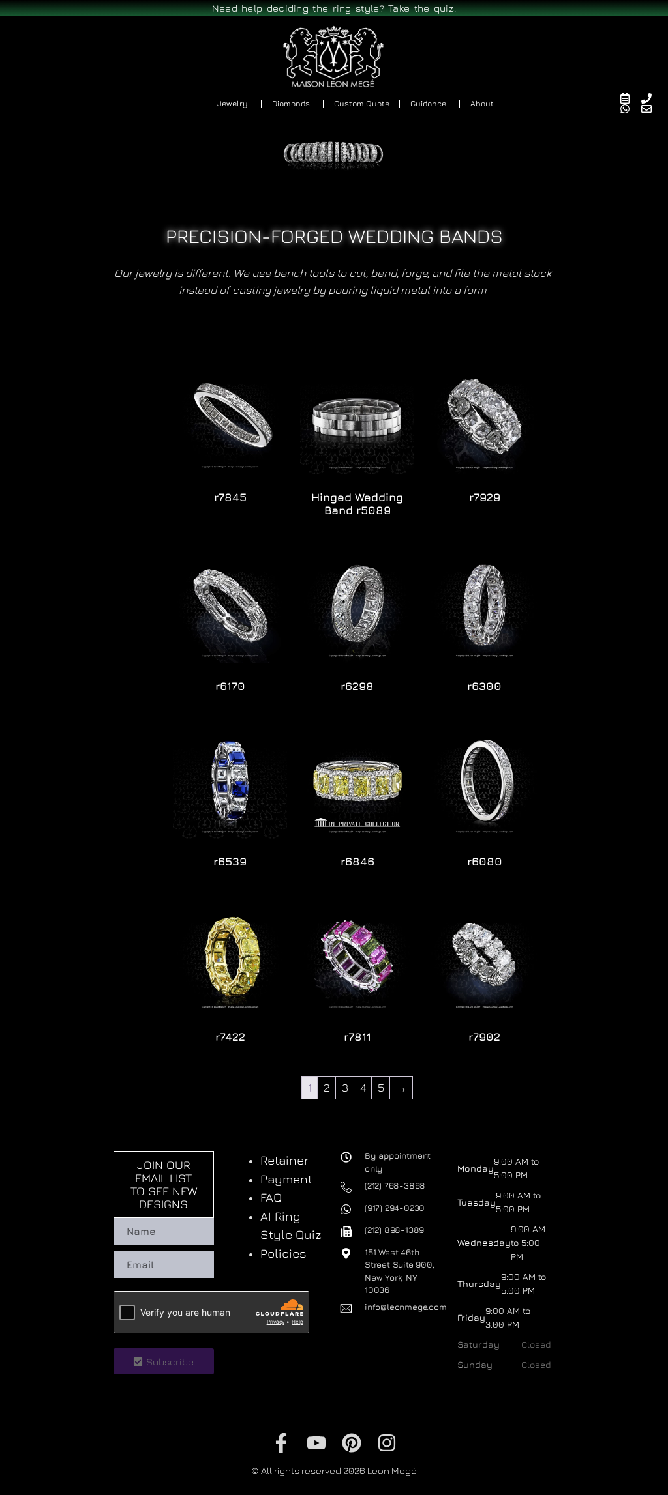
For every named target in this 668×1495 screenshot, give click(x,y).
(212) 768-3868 (395, 1185)
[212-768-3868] (652, 98)
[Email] (652, 109)
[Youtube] (316, 1443)
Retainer (284, 1160)
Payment (286, 1179)
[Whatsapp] (630, 109)
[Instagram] (387, 1443)
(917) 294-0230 (395, 1207)
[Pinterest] (351, 1443)
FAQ (271, 1197)
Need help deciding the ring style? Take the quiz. (334, 8)
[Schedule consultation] (630, 98)
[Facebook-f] (281, 1443)
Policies (283, 1253)
